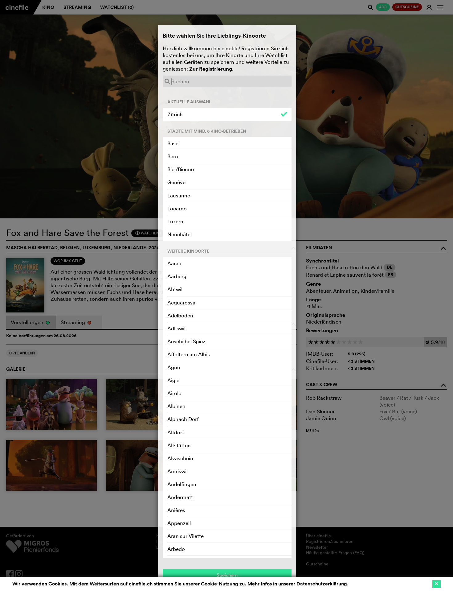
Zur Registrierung (210, 68)
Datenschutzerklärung (321, 584)
